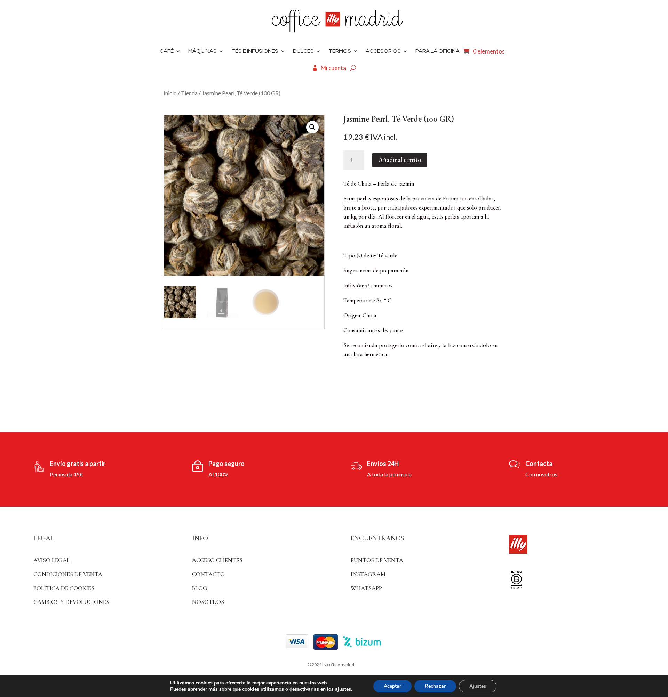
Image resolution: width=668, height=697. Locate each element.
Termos (339, 51)
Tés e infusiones (254, 51)
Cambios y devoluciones (71, 602)
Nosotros (208, 602)
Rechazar (435, 686)
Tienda (189, 93)
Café (167, 51)
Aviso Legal (51, 560)
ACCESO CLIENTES (217, 560)
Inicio (170, 93)
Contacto (208, 574)
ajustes (343, 689)
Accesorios (383, 51)
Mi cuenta (333, 68)
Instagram (368, 574)
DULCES (303, 51)
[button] (312, 127)
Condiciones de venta (67, 574)
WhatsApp (366, 588)
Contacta (538, 463)
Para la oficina (437, 51)
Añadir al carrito (400, 160)
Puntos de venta (377, 560)
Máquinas (202, 51)
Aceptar (392, 686)
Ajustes (477, 686)
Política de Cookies (63, 588)
